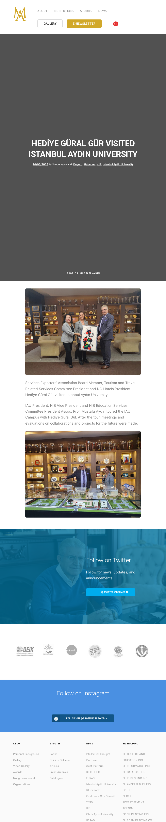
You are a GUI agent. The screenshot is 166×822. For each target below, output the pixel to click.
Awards (17, 772)
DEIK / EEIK (93, 772)
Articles (54, 766)
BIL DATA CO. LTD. (133, 772)
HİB (99, 164)
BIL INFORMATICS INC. (136, 766)
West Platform (94, 766)
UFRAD (90, 820)
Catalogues (56, 778)
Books (53, 754)
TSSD (89, 802)
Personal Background (26, 754)
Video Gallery (21, 766)
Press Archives (59, 772)
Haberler (89, 164)
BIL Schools (93, 790)
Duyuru (77, 164)
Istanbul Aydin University (118, 164)
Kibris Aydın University (99, 814)
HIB (88, 808)
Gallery (17, 760)
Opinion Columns (60, 760)
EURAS (90, 778)
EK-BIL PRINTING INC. (135, 814)
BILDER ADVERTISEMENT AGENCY (133, 802)
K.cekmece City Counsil (100, 796)
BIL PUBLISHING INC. (135, 778)
